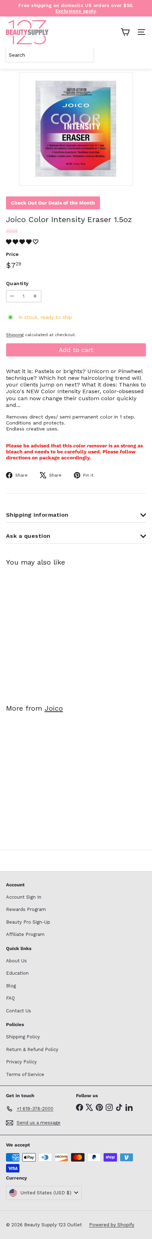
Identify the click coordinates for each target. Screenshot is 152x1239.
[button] (23, 242)
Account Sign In (23, 897)
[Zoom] (122, 175)
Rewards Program (26, 909)
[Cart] (125, 32)
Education (17, 973)
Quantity (17, 283)
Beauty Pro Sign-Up (28, 922)
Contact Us (18, 1010)
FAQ (10, 998)
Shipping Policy (23, 1036)
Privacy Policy (21, 1061)
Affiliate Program (25, 934)
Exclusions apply (75, 11)
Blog (11, 985)
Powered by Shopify (111, 1224)
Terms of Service (25, 1074)
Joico (54, 708)
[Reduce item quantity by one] (12, 296)
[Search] (139, 55)
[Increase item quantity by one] (35, 296)
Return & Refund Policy (32, 1049)
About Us (16, 960)
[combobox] (50, 55)
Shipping (15, 334)
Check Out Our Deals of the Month (53, 203)
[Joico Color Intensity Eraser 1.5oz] (50, 630)
